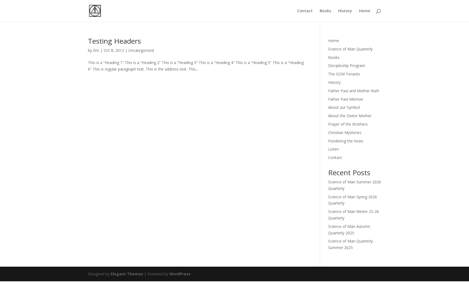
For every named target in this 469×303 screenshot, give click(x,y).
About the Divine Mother (350, 115)
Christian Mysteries (345, 132)
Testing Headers (114, 41)
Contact (305, 11)
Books (325, 11)
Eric (96, 50)
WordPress (180, 273)
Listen (333, 149)
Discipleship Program (346, 65)
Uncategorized (141, 50)
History (345, 11)
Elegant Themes (127, 273)
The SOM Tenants (344, 73)
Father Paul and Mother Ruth (353, 90)
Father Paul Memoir (345, 99)
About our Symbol (344, 107)
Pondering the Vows (345, 140)
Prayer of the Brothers (348, 124)
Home (364, 11)
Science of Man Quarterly (350, 49)
